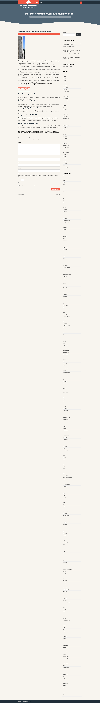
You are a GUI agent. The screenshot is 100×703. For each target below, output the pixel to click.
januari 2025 (65, 116)
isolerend (64, 444)
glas (63, 361)
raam (64, 560)
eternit (64, 336)
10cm (64, 178)
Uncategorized (65, 625)
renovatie (64, 573)
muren (64, 506)
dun (63, 321)
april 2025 (65, 109)
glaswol (64, 370)
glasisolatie (65, 365)
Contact (41, 2)
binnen (64, 245)
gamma (64, 341)
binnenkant (65, 249)
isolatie (64, 428)
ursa (63, 629)
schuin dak (65, 598)
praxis (64, 544)
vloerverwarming (66, 647)
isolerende (65, 446)
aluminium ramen (66, 225)
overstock (65, 526)
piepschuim (65, 529)
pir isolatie (65, 533)
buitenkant (65, 269)
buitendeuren (65, 265)
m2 (63, 500)
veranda (64, 634)
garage (64, 343)
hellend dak (65, 381)
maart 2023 (65, 165)
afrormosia (65, 209)
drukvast (64, 310)
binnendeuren (65, 247)
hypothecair (65, 412)
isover (64, 453)
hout (64, 390)
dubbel (64, 312)
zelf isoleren (65, 683)
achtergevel (65, 207)
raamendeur (65, 562)
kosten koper (65, 475)
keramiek (64, 457)
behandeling (65, 236)
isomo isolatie (65, 450)
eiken (64, 327)
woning (64, 678)
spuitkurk (64, 605)
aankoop (64, 204)
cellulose (64, 283)
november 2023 (66, 147)
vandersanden (65, 631)
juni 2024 (64, 132)
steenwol (64, 609)
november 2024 (66, 120)
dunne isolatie (65, 323)
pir (63, 531)
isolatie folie (65, 430)
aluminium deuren (66, 220)
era (63, 334)
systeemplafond (66, 614)
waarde (64, 654)
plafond (64, 535)
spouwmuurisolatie (66, 602)
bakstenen (65, 231)
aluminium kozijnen (66, 222)
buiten (64, 260)
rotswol (64, 584)
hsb (63, 397)
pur (63, 553)
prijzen (64, 551)
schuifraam (65, 591)
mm (63, 504)
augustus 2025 (65, 100)
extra (64, 339)
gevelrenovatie (65, 359)
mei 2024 (64, 134)
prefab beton (65, 546)
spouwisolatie (65, 600)
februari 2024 (65, 141)
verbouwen (65, 636)
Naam (19, 157)
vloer (64, 640)
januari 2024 (65, 143)
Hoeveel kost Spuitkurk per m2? (24, 91)
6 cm (64, 196)
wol (63, 676)
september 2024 (66, 125)
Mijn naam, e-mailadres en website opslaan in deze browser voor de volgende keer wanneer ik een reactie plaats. (38, 176)
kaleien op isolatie (26, 132)
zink (63, 687)
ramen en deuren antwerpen (68, 569)
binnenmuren (65, 251)
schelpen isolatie (66, 589)
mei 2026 (64, 80)
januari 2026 (65, 89)
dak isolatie (65, 294)
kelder (64, 455)
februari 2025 (65, 114)
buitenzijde (65, 276)
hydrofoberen (65, 410)
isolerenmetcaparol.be (28, 6)
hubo (64, 399)
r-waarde (42, 132)
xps (63, 681)
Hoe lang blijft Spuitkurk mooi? (24, 88)
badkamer (65, 227)
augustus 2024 (65, 127)
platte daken (65, 542)
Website (19, 168)
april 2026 (65, 82)
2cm (63, 189)
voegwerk (64, 649)
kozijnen (64, 479)
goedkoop (20, 132)
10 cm (64, 175)
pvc (63, 555)
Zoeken (64, 32)
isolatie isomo (65, 432)
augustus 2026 (65, 73)
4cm (63, 193)
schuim (64, 593)
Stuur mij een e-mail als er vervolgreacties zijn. (28, 182)
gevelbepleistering (66, 352)
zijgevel (64, 685)
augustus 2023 (65, 154)
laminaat (64, 491)
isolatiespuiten (66, 441)
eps (63, 332)
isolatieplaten (65, 439)
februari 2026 (65, 87)
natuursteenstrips (66, 515)
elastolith (64, 330)
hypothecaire (65, 419)
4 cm (64, 191)
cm (63, 285)
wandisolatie (65, 663)
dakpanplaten (65, 298)
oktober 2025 (65, 96)
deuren (64, 303)
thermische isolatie (66, 620)
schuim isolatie (66, 596)
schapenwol (65, 587)
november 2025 (66, 94)
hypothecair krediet (66, 415)
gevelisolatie (65, 354)
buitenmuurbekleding (67, 274)
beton (64, 242)
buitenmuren (65, 272)
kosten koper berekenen (67, 477)
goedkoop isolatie (66, 372)
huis (63, 401)
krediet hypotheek (66, 482)
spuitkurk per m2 (55, 132)
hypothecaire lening (66, 421)
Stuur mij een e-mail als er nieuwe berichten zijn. (28, 185)
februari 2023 (65, 167)
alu (63, 216)
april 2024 (65, 136)
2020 (64, 187)
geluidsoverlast (43, 131)
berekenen (65, 240)
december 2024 (66, 118)
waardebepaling (66, 656)
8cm (63, 202)
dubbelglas (65, 318)
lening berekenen (66, 497)
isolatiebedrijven (66, 435)
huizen (64, 403)
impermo (64, 426)
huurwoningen (65, 408)
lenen (64, 495)
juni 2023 (64, 158)
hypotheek (65, 424)
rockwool (64, 582)
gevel (64, 348)
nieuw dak (65, 517)
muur (64, 508)
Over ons (36, 2)
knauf (64, 466)
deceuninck (65, 301)
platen (64, 540)
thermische (65, 618)
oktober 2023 (65, 149)
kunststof (64, 486)
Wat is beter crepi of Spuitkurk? (24, 87)
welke (64, 672)
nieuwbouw (65, 520)
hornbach (64, 388)
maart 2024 (65, 138)
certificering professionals (26, 131)
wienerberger (65, 674)
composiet (65, 287)
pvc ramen (65, 558)
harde (64, 379)
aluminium (65, 218)
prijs (63, 549)
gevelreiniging (65, 356)
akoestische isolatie (67, 213)
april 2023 (65, 163)
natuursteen (65, 513)
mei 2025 (64, 107)
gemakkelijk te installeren (52, 131)
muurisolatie (65, 511)
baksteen (64, 229)
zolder (64, 690)
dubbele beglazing (66, 316)
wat (63, 669)
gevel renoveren (66, 350)
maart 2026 (65, 85)
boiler (64, 256)
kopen (64, 468)
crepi (64, 289)
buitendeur (65, 263)
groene (64, 377)
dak (63, 292)
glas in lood (65, 363)
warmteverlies (21, 134)
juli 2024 (64, 129)
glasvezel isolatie (66, 368)
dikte (64, 307)
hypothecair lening (66, 417)
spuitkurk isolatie (48, 132)
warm (64, 665)
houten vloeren (66, 392)
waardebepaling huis (67, 658)
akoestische (65, 211)
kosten (64, 473)
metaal (64, 502)
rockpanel (65, 580)
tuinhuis (64, 622)
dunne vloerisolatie (66, 325)
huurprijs (64, 406)
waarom (64, 660)
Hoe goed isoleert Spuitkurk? (23, 89)
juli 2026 (64, 76)
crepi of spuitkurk (35, 131)
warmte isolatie (66, 667)
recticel (64, 571)
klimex (64, 464)
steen (64, 607)
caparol (64, 280)
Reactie (19, 142)
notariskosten (65, 522)
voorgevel (65, 651)
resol (64, 578)
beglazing (64, 234)
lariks (64, 493)
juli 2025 (64, 103)
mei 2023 (64, 161)
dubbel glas (65, 314)
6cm (63, 198)
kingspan (64, 462)
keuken (64, 459)
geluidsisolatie (65, 345)
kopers (64, 470)
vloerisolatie (65, 645)
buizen (64, 278)
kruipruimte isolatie (66, 484)
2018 (64, 184)
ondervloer (65, 524)
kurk (63, 488)
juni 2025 (64, 105)
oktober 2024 (65, 123)
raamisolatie (65, 564)
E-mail (19, 162)
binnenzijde (65, 254)
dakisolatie (65, 296)
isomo (64, 448)
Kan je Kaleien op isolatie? (23, 85)
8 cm (64, 200)
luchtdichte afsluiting (35, 132)
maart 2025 (65, 112)
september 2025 (66, 98)
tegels (64, 616)
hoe (63, 386)
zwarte (64, 694)
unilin (64, 627)
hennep (64, 383)
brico (64, 258)
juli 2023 (64, 156)
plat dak (64, 538)
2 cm (64, 182)
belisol (64, 238)
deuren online (65, 305)
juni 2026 (64, 78)
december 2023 (66, 145)
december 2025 (66, 91)
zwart (64, 692)
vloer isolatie (65, 643)
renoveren (65, 575)
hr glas (64, 394)
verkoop (64, 638)
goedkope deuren (66, 374)
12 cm (64, 180)
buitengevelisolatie (66, 267)
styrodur (64, 611)
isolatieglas (65, 437)
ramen (64, 567)
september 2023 (66, 152)
